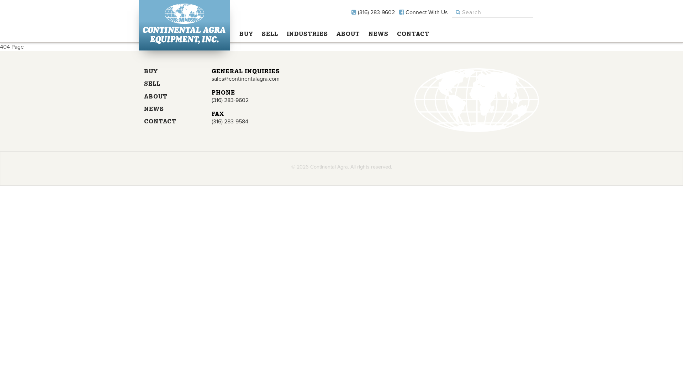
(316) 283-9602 (375, 12)
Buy (246, 34)
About (348, 34)
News (378, 34)
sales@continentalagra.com (246, 78)
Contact (413, 34)
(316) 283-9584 (230, 121)
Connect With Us (426, 12)
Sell (270, 34)
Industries (307, 34)
